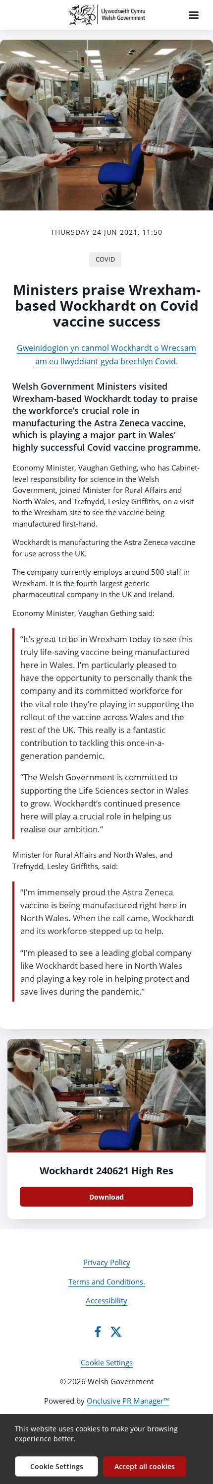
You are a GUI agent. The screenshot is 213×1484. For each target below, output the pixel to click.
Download (106, 1197)
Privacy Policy (106, 1262)
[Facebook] (97, 1331)
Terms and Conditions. (106, 1281)
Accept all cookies (144, 1466)
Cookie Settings (107, 1362)
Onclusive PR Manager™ (128, 1401)
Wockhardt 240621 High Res (106, 1170)
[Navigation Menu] (193, 14)
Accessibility (106, 1300)
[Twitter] (115, 1331)
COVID (105, 259)
